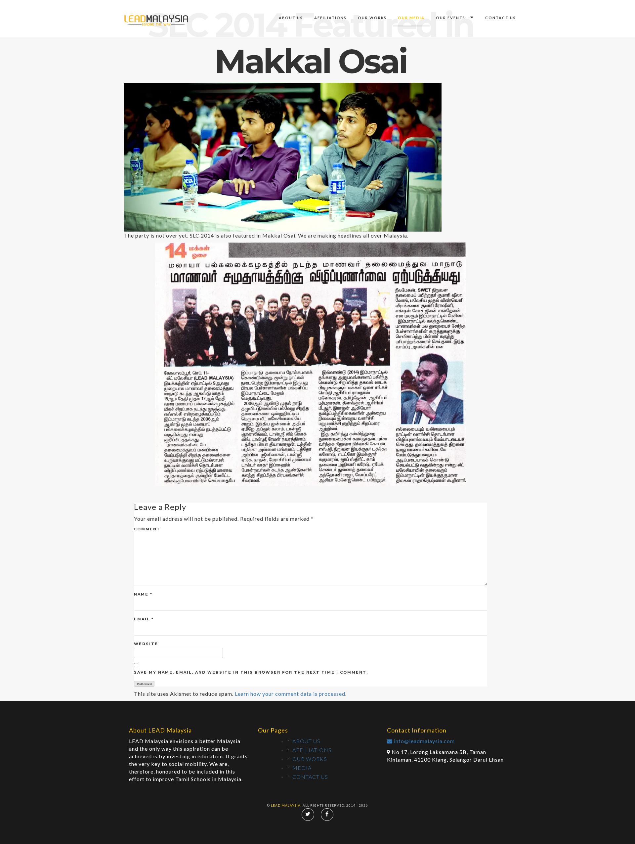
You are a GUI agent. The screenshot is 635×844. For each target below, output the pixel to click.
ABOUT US (291, 18)
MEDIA (302, 768)
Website (146, 644)
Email (144, 619)
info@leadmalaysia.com (424, 741)
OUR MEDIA (411, 18)
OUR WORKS (372, 18)
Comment (147, 529)
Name (143, 594)
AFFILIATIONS (330, 18)
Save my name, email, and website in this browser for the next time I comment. (251, 672)
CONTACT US (500, 18)
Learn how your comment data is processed (290, 693)
